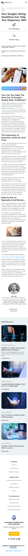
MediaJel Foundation (14, 472)
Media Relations (14, 468)
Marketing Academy (14, 487)
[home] (6, 2)
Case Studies (14, 483)
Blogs (14, 490)
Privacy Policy (9, 550)
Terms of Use (17, 550)
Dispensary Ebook (14, 502)
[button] (25, 2)
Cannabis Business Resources (14, 480)
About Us (14, 465)
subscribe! (14, 533)
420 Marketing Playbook (14, 509)
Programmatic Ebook (14, 499)
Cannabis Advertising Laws (14, 506)
